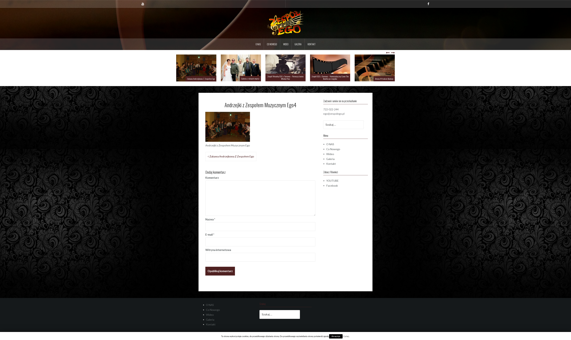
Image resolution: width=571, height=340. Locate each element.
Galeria (298, 44)
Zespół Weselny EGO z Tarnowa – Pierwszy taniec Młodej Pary (330, 77)
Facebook (332, 185)
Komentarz (212, 177)
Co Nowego (272, 44)
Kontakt (312, 44)
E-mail (209, 234)
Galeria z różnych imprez (295, 78)
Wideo (285, 44)
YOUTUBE (332, 180)
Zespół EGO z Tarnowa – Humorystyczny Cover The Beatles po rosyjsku (374, 77)
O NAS (258, 44)
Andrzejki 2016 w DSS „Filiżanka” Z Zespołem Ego (197, 78)
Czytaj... (346, 336)
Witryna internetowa (218, 249)
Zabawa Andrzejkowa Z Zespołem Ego (245, 78)
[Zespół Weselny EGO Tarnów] (285, 22)
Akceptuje (335, 336)
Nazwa (210, 219)
